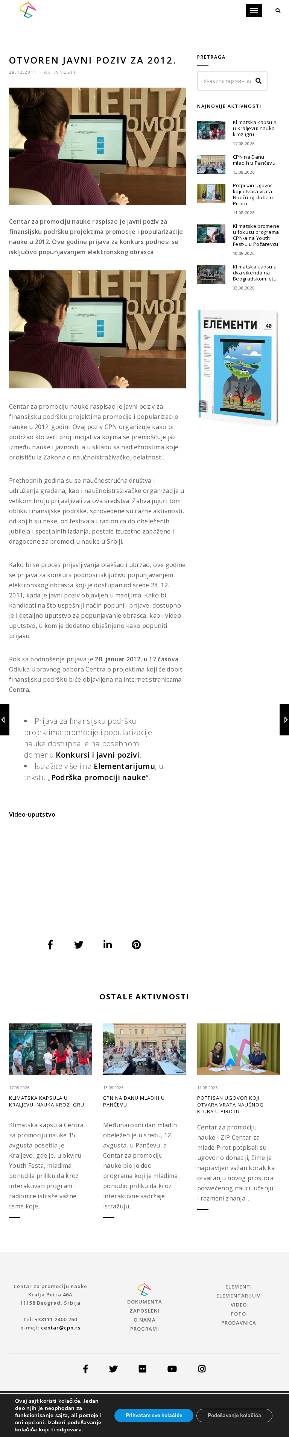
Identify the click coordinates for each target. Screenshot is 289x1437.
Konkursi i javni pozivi (97, 755)
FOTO (238, 1313)
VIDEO (239, 1304)
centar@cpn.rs (61, 1327)
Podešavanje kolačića (234, 1415)
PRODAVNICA (238, 1322)
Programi (144, 1328)
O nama (145, 1319)
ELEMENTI (238, 1286)
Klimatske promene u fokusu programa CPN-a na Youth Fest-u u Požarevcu (256, 235)
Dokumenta (144, 1301)
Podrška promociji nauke (98, 777)
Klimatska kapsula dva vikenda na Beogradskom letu (255, 272)
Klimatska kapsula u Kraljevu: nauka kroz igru (255, 128)
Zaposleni (144, 1310)
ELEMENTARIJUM (238, 1295)
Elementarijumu (124, 766)
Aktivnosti (60, 72)
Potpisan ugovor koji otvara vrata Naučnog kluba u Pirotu (253, 194)
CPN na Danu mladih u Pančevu (254, 159)
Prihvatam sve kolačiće (154, 1415)
